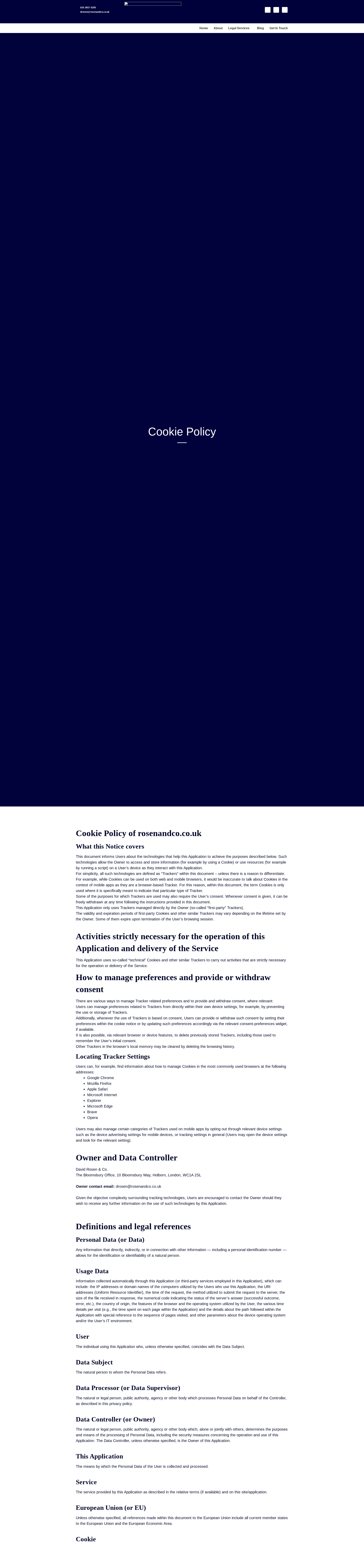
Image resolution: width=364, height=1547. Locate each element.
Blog (260, 28)
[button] (239, 28)
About (218, 28)
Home (203, 28)
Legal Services (238, 28)
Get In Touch (279, 28)
